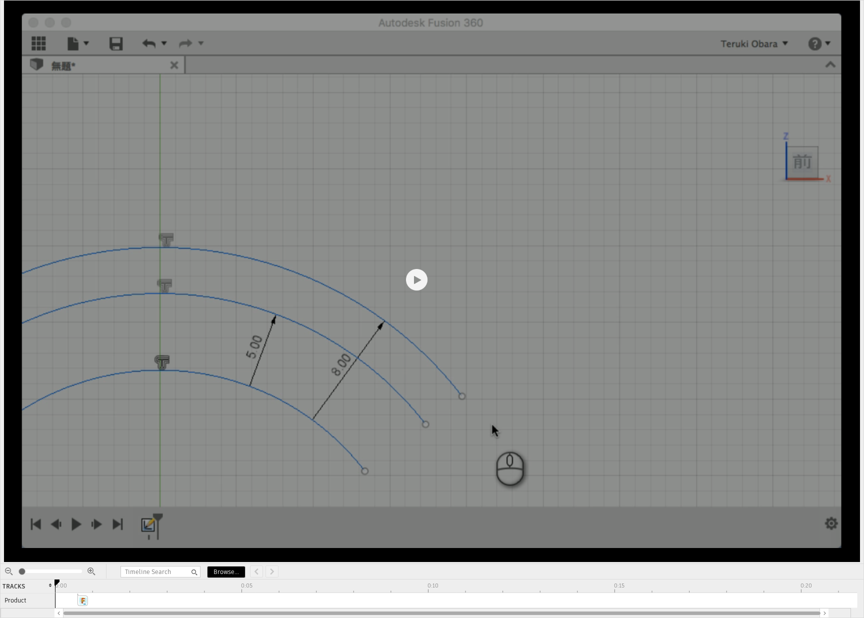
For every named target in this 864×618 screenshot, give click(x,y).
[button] (59, 613)
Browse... (226, 572)
